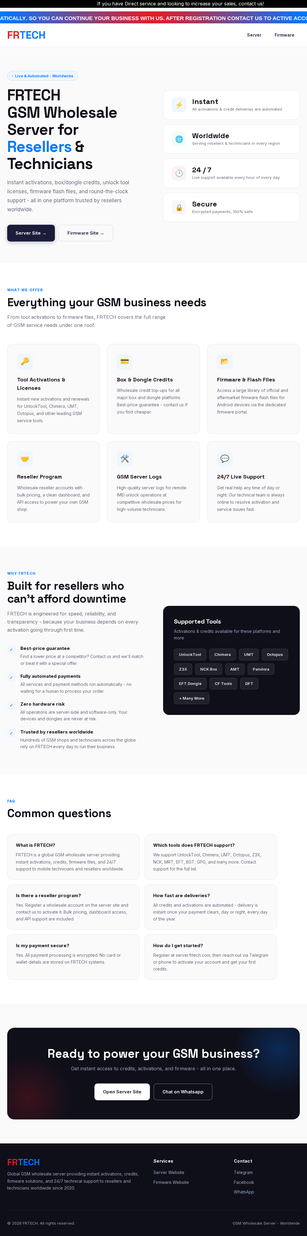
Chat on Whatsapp (183, 1092)
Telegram (243, 1172)
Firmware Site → (85, 233)
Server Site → (31, 233)
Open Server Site (122, 1092)
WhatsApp (244, 1191)
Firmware (284, 34)
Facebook (244, 1182)
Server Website (169, 1172)
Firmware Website (171, 1182)
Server (254, 34)
